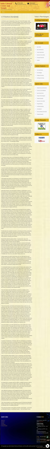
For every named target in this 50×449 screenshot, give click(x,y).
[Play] (37, 28)
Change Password (40, 57)
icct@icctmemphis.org (21, 4)
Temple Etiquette (40, 114)
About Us (3, 420)
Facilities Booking (40, 106)
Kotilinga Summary (40, 78)
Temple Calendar (40, 98)
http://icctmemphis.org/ (41, 441)
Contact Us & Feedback (41, 90)
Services (3, 421)
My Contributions (40, 49)
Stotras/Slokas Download (42, 111)
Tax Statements (40, 70)
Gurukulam (3, 424)
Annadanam (39, 109)
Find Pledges (39, 72)
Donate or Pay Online (41, 54)
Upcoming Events (40, 93)
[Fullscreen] (46, 28)
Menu (3, 12)
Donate (2, 423)
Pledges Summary (40, 75)
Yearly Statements (40, 52)
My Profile (39, 47)
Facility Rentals (4, 425)
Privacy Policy (40, 447)
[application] (42, 26)
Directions (41, 421)
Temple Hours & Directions (42, 87)
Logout (38, 60)
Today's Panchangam (41, 95)
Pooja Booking (39, 103)
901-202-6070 (20, 3)
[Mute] (45, 28)
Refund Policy (46, 447)
